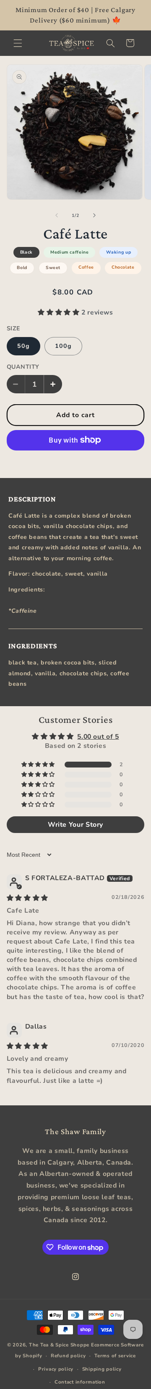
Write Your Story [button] (75, 824)
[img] (27, 898)
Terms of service (115, 1355)
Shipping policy (102, 1369)
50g (23, 346)
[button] (17, 43)
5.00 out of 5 (98, 736)
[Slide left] (56, 215)
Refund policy (68, 1355)
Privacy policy (55, 1369)
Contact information (80, 1382)
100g (63, 346)
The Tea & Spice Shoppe (59, 1344)
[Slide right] (94, 215)
